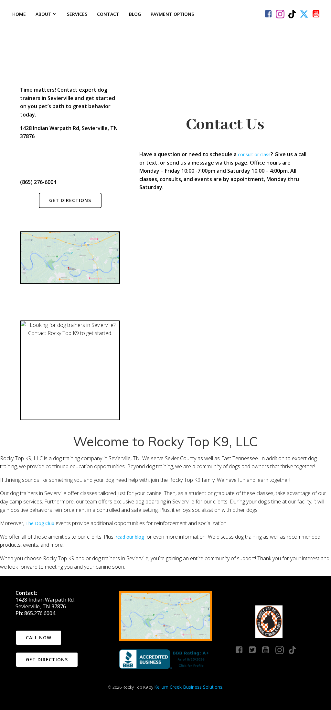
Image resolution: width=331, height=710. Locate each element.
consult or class (254, 154)
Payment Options (172, 14)
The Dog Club (40, 523)
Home (19, 14)
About (43, 14)
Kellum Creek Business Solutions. (188, 687)
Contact (108, 14)
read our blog (130, 537)
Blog (135, 14)
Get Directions (70, 200)
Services (77, 14)
